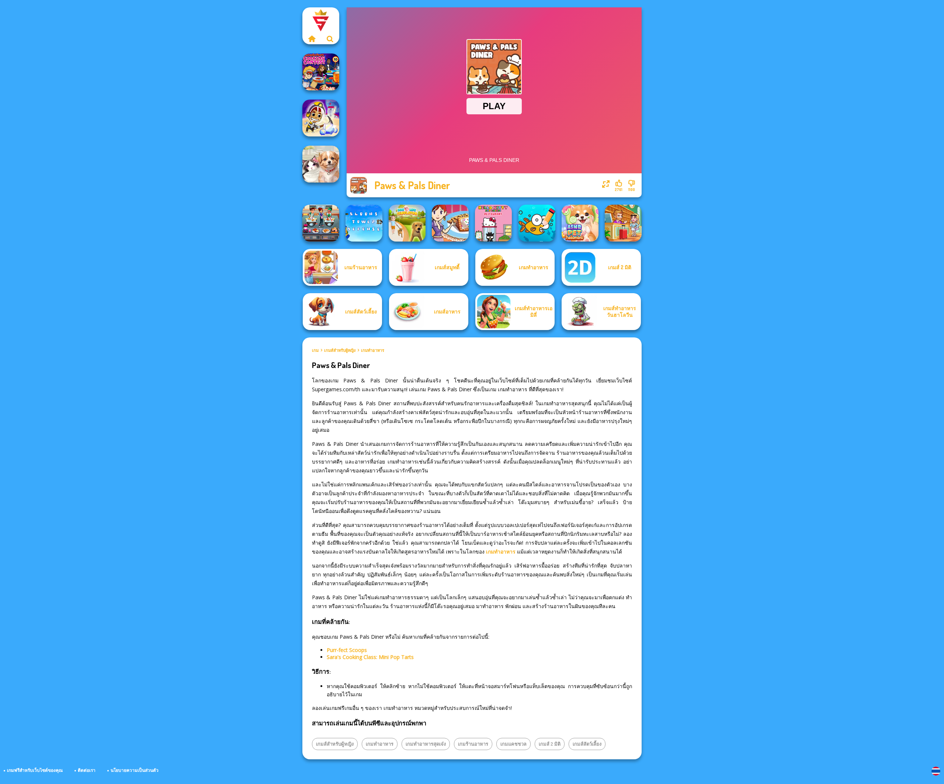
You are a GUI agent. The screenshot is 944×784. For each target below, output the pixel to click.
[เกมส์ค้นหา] (330, 38)
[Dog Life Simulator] (407, 223)
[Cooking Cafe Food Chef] (320, 223)
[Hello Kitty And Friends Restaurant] (493, 223)
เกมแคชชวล (513, 744)
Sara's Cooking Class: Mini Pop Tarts (370, 656)
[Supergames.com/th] (311, 38)
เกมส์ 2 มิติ (549, 744)
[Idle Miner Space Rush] (320, 118)
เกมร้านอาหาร (473, 744)
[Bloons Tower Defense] (364, 223)
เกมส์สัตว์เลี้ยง (587, 744)
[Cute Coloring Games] (536, 223)
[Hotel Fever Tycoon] (623, 223)
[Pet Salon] (320, 164)
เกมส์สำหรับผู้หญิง (339, 350)
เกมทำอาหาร (372, 350)
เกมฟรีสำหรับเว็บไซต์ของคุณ (35, 770)
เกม (315, 350)
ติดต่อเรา (87, 770)
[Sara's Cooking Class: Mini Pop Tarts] (450, 223)
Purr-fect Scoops (347, 649)
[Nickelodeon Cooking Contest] (320, 71)
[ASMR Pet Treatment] (580, 223)
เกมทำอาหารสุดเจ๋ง (426, 744)
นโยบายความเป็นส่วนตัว (135, 770)
